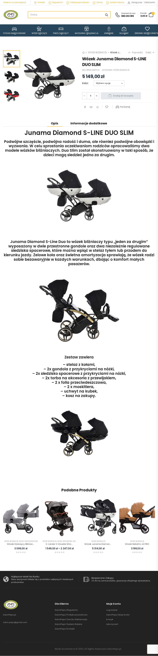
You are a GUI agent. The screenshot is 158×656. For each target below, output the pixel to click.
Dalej (149, 52)
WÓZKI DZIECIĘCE (39, 33)
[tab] (54, 123)
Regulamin (57, 2)
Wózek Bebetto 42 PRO (137, 544)
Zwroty (99, 2)
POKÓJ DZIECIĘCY (61, 33)
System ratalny (117, 2)
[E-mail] (91, 107)
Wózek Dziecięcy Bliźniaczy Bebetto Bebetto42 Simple (35, 544)
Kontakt (41, 2)
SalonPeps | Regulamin (66, 610)
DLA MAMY (124, 33)
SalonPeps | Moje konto (118, 615)
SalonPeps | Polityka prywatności (71, 615)
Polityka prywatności (79, 2)
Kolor (85, 83)
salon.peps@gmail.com (15, 622)
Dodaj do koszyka (123, 95)
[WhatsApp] (98, 107)
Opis (54, 123)
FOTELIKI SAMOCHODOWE (14, 33)
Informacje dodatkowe (89, 123)
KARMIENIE (108, 33)
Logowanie (111, 610)
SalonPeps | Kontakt (65, 629)
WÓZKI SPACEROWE (64, 541)
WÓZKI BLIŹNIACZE (97, 52)
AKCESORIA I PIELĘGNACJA (86, 33)
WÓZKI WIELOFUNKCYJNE (28, 541)
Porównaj (125, 106)
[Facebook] (85, 107)
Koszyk (109, 619)
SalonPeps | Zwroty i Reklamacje (71, 619)
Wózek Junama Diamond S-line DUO (104, 544)
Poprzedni (137, 52)
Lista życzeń (112, 624)
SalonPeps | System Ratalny (68, 624)
